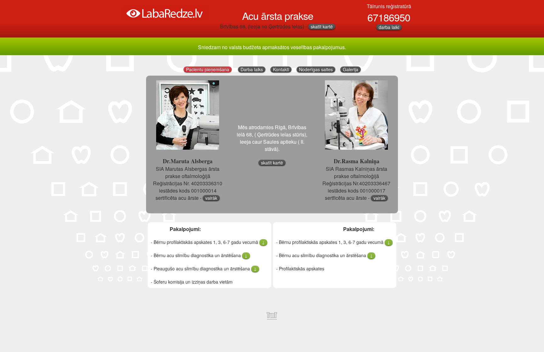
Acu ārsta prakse (277, 15)
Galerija (350, 69)
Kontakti (281, 69)
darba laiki (389, 27)
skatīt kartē (322, 27)
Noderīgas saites (316, 69)
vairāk (211, 198)
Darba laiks (252, 69)
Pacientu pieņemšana (207, 69)
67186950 (388, 17)
